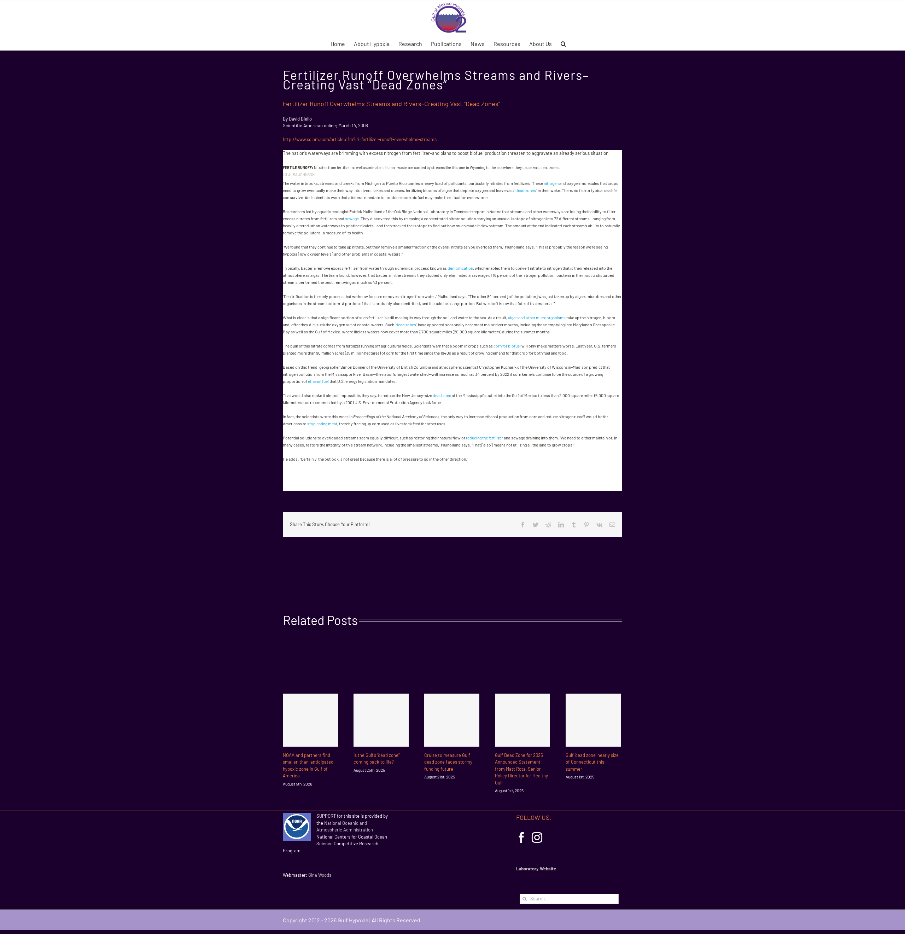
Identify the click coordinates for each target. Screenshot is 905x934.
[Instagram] (537, 837)
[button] (563, 43)
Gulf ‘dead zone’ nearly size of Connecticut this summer (592, 762)
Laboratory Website (536, 868)
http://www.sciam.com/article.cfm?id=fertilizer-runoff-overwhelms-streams (360, 139)
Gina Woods (319, 875)
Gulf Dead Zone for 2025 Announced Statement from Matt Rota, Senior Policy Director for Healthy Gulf (521, 769)
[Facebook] (521, 837)
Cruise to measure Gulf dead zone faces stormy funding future (448, 762)
